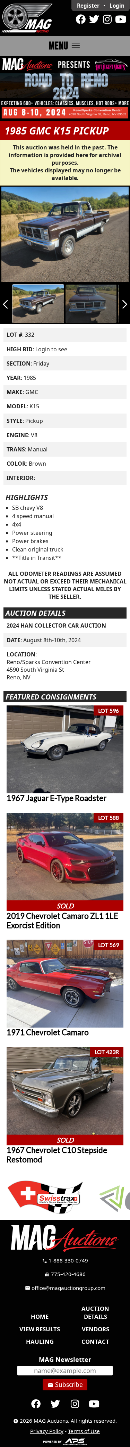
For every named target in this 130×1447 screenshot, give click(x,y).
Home (40, 1317)
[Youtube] (120, 19)
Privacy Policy (46, 1431)
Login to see (51, 349)
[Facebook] (80, 19)
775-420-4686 (65, 1273)
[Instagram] (107, 19)
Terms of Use (84, 1431)
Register (88, 5)
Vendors (95, 1329)
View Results (39, 1329)
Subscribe (65, 1384)
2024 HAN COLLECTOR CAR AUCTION (56, 625)
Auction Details (95, 1313)
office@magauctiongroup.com (65, 1287)
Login (117, 5)
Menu (65, 45)
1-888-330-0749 (65, 1260)
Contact (95, 1342)
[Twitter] (94, 19)
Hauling (40, 1342)
